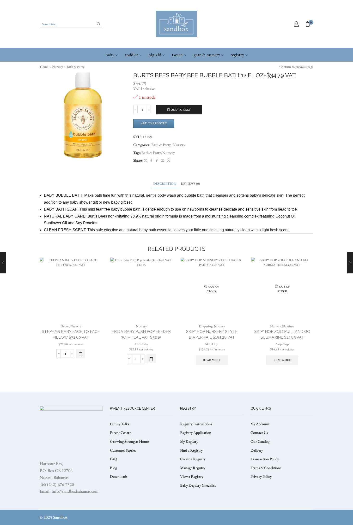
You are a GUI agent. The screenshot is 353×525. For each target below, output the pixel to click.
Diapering (206, 326)
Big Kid (154, 55)
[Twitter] (145, 161)
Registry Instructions (196, 423)
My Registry (189, 441)
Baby (109, 55)
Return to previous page (297, 67)
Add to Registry (154, 123)
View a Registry (191, 476)
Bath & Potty (75, 67)
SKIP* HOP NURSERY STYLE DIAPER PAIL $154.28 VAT (211, 334)
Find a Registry (191, 450)
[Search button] (99, 24)
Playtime (288, 326)
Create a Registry (193, 458)
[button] (151, 358)
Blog (113, 467)
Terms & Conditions (265, 467)
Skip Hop (211, 344)
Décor (65, 326)
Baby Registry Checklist (198, 485)
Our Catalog (259, 441)
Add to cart (181, 110)
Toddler (131, 55)
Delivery (256, 450)
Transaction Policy (264, 458)
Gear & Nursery (207, 55)
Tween (177, 55)
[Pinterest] (157, 161)
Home (44, 67)
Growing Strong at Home (129, 441)
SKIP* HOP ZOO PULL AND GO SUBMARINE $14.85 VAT (282, 334)
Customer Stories (123, 450)
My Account (259, 423)
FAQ (113, 458)
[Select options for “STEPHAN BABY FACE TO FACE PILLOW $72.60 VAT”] (80, 353)
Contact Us (259, 432)
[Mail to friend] (162, 161)
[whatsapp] (167, 161)
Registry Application (195, 432)
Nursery (57, 67)
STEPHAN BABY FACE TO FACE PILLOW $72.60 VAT (71, 334)
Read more (211, 360)
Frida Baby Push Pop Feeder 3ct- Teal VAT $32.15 (141, 334)
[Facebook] (151, 161)
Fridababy (141, 344)
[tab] (165, 183)
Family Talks (119, 423)
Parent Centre (120, 432)
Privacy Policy (261, 476)
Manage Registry (192, 467)
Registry (237, 55)
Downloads (118, 476)
